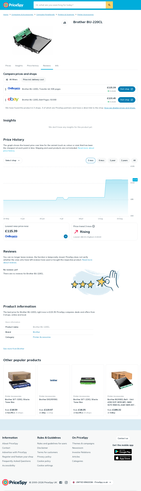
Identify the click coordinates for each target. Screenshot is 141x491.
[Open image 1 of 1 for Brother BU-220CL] (32, 40)
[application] (70, 192)
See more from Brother (13, 348)
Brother (36, 332)
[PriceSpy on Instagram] (66, 482)
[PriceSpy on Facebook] (60, 482)
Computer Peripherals (45, 14)
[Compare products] (65, 23)
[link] (19, 390)
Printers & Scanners (66, 14)
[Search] (109, 5)
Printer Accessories (85, 14)
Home (5, 14)
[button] (11, 79)
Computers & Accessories (22, 14)
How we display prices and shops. (119, 108)
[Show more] (5, 89)
